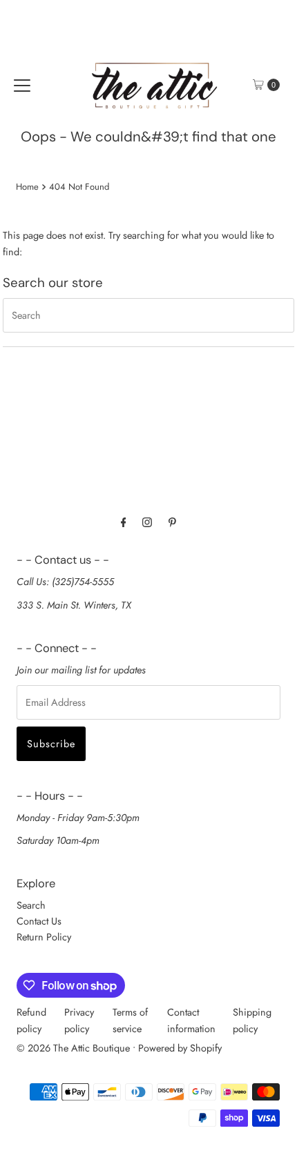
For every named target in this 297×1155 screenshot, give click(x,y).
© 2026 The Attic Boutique (73, 1048)
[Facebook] (123, 522)
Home (27, 186)
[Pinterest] (172, 522)
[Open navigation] (22, 85)
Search (31, 905)
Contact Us (39, 921)
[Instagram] (147, 522)
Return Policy (44, 937)
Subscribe (51, 744)
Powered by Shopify (180, 1048)
